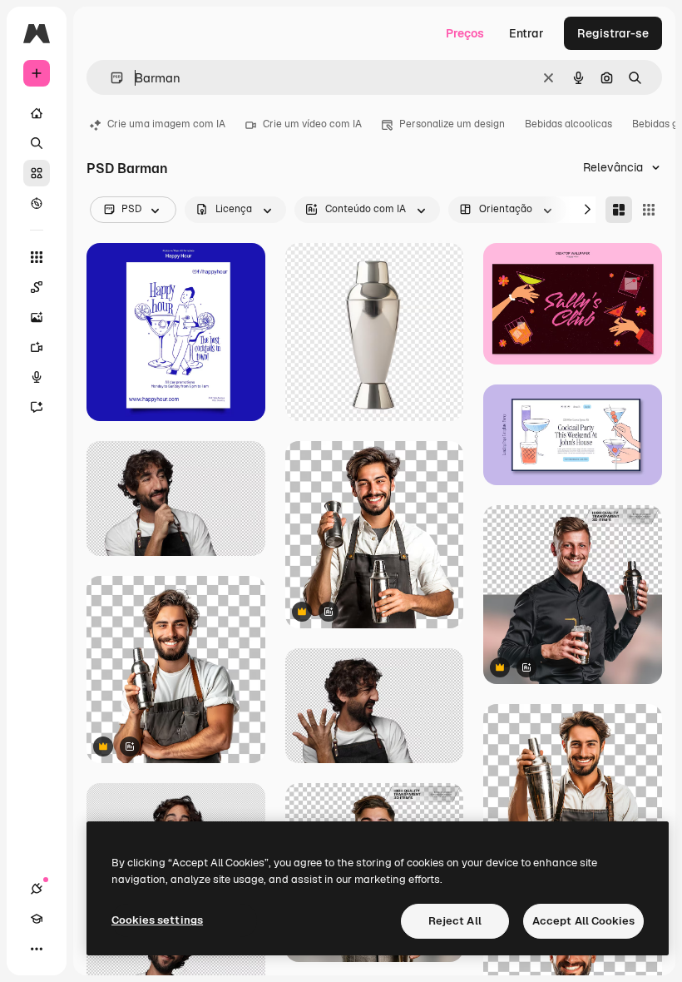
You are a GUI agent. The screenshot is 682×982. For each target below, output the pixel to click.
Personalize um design (452, 124)
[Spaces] (36, 287)
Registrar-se (613, 33)
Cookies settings (157, 920)
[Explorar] (36, 203)
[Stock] (36, 173)
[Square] (648, 209)
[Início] (36, 113)
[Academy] (36, 918)
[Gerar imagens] (36, 317)
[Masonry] (618, 209)
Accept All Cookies (583, 921)
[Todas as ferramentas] (36, 257)
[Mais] (36, 948)
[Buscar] (36, 143)
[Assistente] (36, 407)
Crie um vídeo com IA (312, 124)
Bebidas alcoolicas (568, 124)
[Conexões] (36, 888)
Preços (465, 33)
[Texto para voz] (36, 377)
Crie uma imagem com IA (166, 124)
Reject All (455, 921)
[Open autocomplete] (110, 78)
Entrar (526, 33)
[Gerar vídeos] (36, 347)
